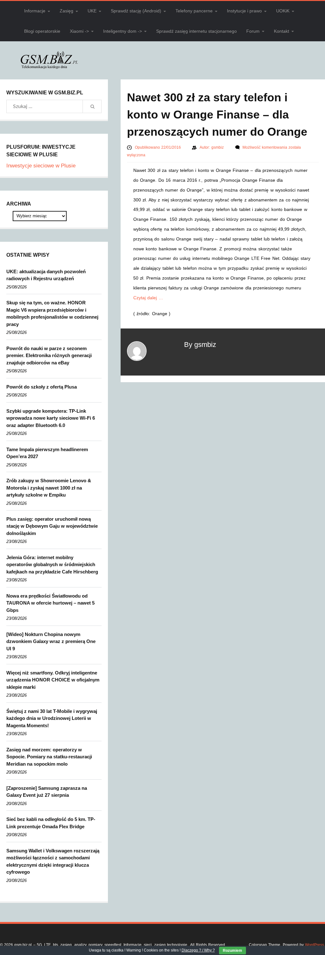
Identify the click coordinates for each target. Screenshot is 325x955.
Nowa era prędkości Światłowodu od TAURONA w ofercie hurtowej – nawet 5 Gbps (50, 603)
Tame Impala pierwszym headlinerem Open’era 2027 (47, 453)
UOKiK (282, 10)
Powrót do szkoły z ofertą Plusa (41, 386)
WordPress (314, 945)
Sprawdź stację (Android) (136, 10)
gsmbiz (218, 147)
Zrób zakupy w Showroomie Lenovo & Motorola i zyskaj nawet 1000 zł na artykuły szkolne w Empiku (48, 488)
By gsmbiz (200, 345)
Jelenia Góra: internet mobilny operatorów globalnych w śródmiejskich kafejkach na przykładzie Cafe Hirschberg (52, 564)
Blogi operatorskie (42, 31)
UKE (92, 10)
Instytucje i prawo (244, 10)
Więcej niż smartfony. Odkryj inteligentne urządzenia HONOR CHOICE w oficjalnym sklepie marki (52, 680)
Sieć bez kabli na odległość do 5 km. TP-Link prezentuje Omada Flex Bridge (50, 822)
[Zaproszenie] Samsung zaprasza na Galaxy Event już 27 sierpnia (46, 791)
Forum (253, 31)
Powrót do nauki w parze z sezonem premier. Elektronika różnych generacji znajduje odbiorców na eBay (49, 355)
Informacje (34, 10)
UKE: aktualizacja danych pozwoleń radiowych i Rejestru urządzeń (46, 275)
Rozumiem (232, 950)
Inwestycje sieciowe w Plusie (41, 166)
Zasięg (66, 10)
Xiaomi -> (79, 31)
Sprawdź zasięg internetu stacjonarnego (196, 31)
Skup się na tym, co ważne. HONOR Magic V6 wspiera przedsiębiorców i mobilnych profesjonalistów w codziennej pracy (52, 313)
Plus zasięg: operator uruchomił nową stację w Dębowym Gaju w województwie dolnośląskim (52, 526)
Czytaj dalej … (148, 297)
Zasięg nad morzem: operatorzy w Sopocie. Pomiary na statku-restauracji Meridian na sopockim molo (49, 757)
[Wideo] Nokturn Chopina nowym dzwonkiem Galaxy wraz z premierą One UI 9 (51, 641)
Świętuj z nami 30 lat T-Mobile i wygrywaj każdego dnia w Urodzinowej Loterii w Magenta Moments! (51, 718)
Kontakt (281, 31)
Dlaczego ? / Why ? (198, 950)
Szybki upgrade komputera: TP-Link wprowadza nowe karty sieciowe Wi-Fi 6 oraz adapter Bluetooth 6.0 (50, 418)
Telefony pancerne (194, 10)
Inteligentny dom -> (122, 31)
